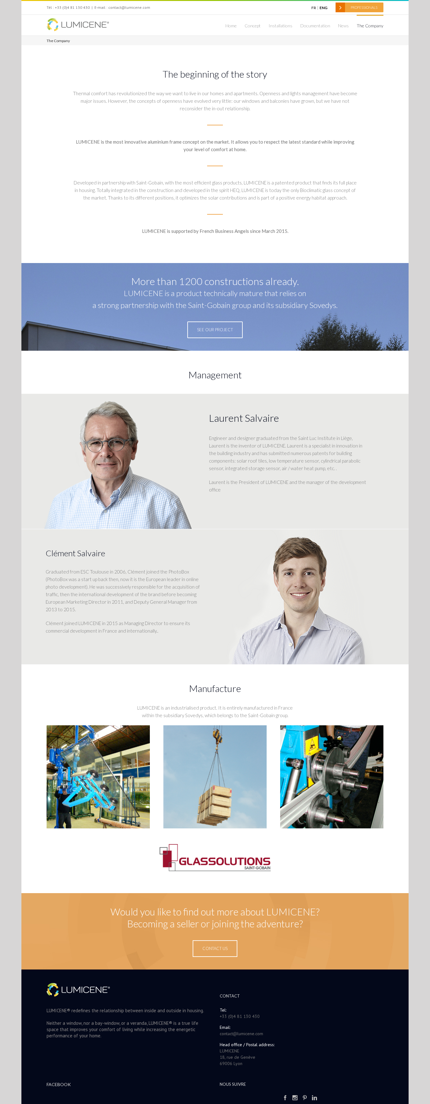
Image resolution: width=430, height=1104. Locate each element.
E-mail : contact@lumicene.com (122, 7)
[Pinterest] (304, 1097)
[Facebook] (285, 1097)
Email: (225, 1027)
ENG (323, 8)
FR (313, 8)
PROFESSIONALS (364, 7)
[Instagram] (294, 1097)
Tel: (223, 1010)
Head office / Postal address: (247, 1044)
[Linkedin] (314, 1097)
